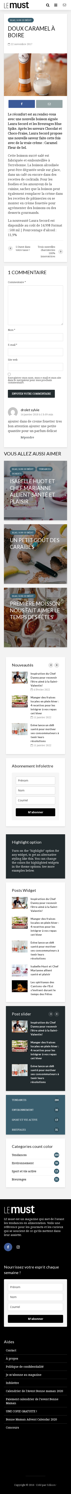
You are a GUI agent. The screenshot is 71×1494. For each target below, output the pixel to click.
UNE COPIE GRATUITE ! (21, 1411)
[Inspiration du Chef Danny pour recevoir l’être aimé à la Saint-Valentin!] (20, 677)
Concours (12, 1427)
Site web (13, 360)
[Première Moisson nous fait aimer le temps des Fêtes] (35, 617)
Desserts (16, 473)
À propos (12, 1358)
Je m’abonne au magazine (23, 1375)
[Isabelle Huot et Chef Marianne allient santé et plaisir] (35, 490)
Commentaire (17, 282)
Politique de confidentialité (25, 1366)
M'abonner (35, 812)
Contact (11, 1350)
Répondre (27, 437)
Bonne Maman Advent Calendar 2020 (31, 1419)
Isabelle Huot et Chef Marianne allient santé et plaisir (44, 970)
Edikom (51, 1485)
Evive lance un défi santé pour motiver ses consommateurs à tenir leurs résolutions (45, 733)
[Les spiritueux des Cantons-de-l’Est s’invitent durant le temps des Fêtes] (20, 985)
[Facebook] (8, 1247)
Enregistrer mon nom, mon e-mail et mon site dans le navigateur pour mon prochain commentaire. (34, 380)
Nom (11, 330)
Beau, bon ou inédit (21, 20)
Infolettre (12, 1383)
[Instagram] (18, 1247)
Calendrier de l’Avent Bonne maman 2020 (34, 1391)
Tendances (44, 469)
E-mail (12, 345)
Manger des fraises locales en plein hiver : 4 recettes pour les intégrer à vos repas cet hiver (45, 705)
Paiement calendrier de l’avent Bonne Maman (32, 1401)
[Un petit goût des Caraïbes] (35, 554)
